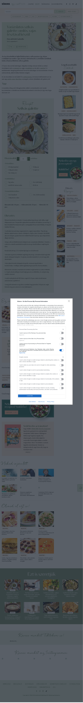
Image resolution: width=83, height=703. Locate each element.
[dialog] (41, 351)
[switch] (61, 333)
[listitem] (41, 329)
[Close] (69, 301)
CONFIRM (30, 395)
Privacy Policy (50, 401)
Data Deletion (32, 401)
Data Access (41, 401)
